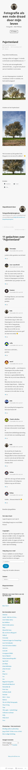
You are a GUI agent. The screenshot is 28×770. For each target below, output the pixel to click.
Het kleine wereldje (8, 227)
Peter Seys (5, 689)
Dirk (11, 311)
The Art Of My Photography (9, 702)
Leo (3, 676)
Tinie (3, 707)
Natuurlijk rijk (6, 687)
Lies (3, 679)
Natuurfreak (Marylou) (8, 684)
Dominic (12, 290)
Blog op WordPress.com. (14, 756)
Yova (3, 720)
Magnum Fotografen (7, 682)
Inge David (5, 661)
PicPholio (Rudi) (6, 692)
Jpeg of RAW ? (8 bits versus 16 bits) (12, 731)
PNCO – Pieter (6, 697)
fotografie (6, 47)
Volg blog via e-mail (8, 551)
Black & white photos (8, 625)
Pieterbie (4, 694)
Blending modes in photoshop (10, 729)
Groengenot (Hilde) (7, 653)
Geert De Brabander (7, 643)
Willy (3, 715)
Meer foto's (5, 606)
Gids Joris (4, 648)
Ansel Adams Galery (7, 620)
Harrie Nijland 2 (6, 656)
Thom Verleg (5, 705)
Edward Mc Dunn (6, 630)
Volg (6, 566)
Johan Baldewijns (6, 666)
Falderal (4, 635)
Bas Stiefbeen (6, 622)
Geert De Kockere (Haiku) (9, 645)
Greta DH (4, 651)
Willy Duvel (5, 718)
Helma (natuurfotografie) (9, 658)
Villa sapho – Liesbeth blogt (9, 710)
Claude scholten (14, 419)
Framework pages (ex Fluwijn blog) (11, 640)
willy (11, 343)
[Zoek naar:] (10, 579)
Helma (12, 472)
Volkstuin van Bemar (8, 712)
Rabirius (4, 700)
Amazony (4, 614)
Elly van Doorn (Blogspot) (9, 632)
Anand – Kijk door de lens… (9, 617)
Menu (15, 31)
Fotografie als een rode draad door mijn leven (14, 18)
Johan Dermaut (6, 669)
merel (11, 361)
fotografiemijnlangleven (10, 45)
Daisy (3, 627)
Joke (11, 401)
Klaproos (4, 674)
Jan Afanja (5, 663)
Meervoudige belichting (8, 734)
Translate (14, 745)
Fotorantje (5, 638)
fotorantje (13, 248)
